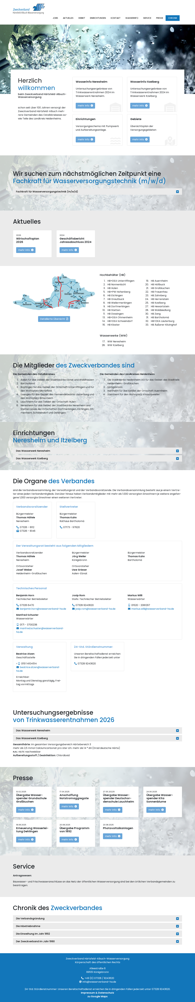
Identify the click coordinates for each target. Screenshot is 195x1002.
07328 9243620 (85, 605)
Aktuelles (68, 18)
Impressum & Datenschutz (97, 993)
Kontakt (116, 18)
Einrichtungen (98, 18)
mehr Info (84, 105)
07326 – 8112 (27, 527)
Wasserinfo (131, 18)
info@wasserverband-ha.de (99, 982)
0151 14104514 (29, 663)
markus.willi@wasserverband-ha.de (152, 609)
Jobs (55, 18)
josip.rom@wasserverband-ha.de (95, 609)
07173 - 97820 (71, 527)
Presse (159, 18)
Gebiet (81, 18)
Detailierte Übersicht (53, 319)
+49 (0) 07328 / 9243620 (99, 978)
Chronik (172, 18)
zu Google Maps (97, 996)
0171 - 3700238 (28, 624)
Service (147, 18)
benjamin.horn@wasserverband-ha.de (43, 609)
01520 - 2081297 (140, 605)
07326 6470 (27, 605)
